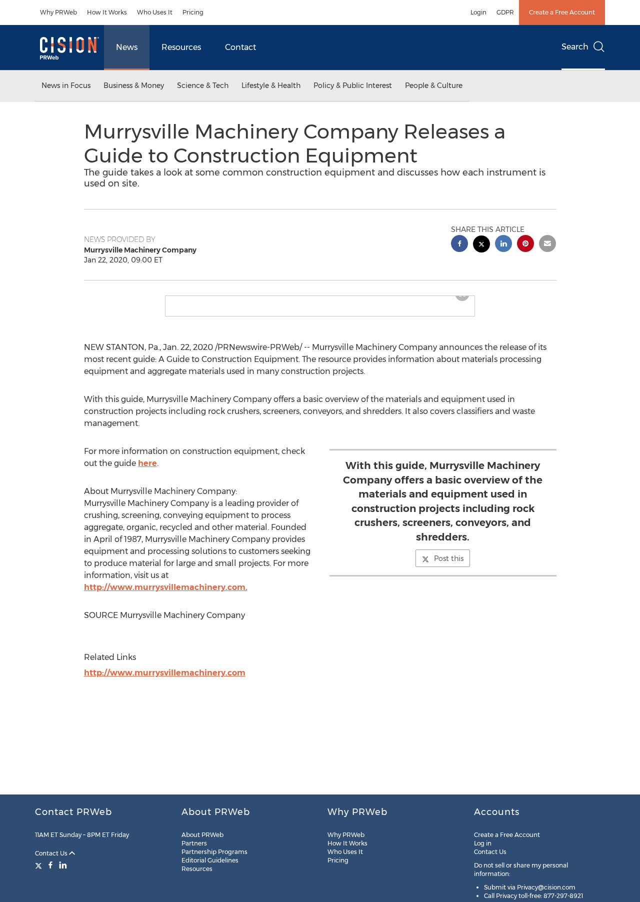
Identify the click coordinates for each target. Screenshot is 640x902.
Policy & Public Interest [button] (353, 85)
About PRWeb (203, 834)
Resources (181, 47)
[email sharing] (547, 244)
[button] (320, 300)
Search (575, 47)
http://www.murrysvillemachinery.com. (166, 595)
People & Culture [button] (433, 85)
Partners (194, 843)
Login (478, 12)
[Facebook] (50, 865)
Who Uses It (154, 12)
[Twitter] (39, 865)
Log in (483, 843)
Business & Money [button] (134, 85)
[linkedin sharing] (503, 244)
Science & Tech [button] (202, 85)
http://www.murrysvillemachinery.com (165, 681)
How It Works (107, 12)
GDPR (505, 12)
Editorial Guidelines (210, 860)
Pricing (193, 12)
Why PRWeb (58, 12)
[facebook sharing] (459, 244)
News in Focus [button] (66, 85)
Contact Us (52, 853)
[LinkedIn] (63, 865)
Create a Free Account (562, 12)
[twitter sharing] (481, 245)
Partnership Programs (215, 852)
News (127, 47)
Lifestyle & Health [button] (271, 85)
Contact (240, 47)
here (147, 471)
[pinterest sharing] (525, 244)
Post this (449, 566)
